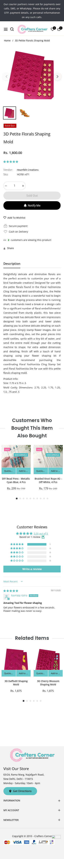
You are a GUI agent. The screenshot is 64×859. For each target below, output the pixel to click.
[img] (10, 590)
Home (7, 40)
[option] (32, 75)
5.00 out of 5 (41, 533)
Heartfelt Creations (28, 169)
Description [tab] (11, 264)
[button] (10, 161)
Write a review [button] (32, 569)
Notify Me (34, 205)
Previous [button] (6, 76)
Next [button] (57, 76)
